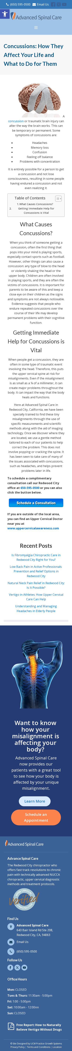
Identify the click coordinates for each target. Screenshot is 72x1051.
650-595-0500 (29, 488)
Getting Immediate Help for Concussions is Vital (36, 210)
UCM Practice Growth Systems (46, 1043)
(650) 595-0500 (20, 4)
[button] (5, 14)
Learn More (34, 801)
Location (57, 1047)
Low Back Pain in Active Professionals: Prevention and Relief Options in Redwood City (36, 571)
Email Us (43, 4)
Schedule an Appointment (36, 817)
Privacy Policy (18, 1047)
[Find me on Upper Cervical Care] (24, 910)
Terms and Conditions (38, 1047)
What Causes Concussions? (36, 204)
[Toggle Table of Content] (56, 199)
